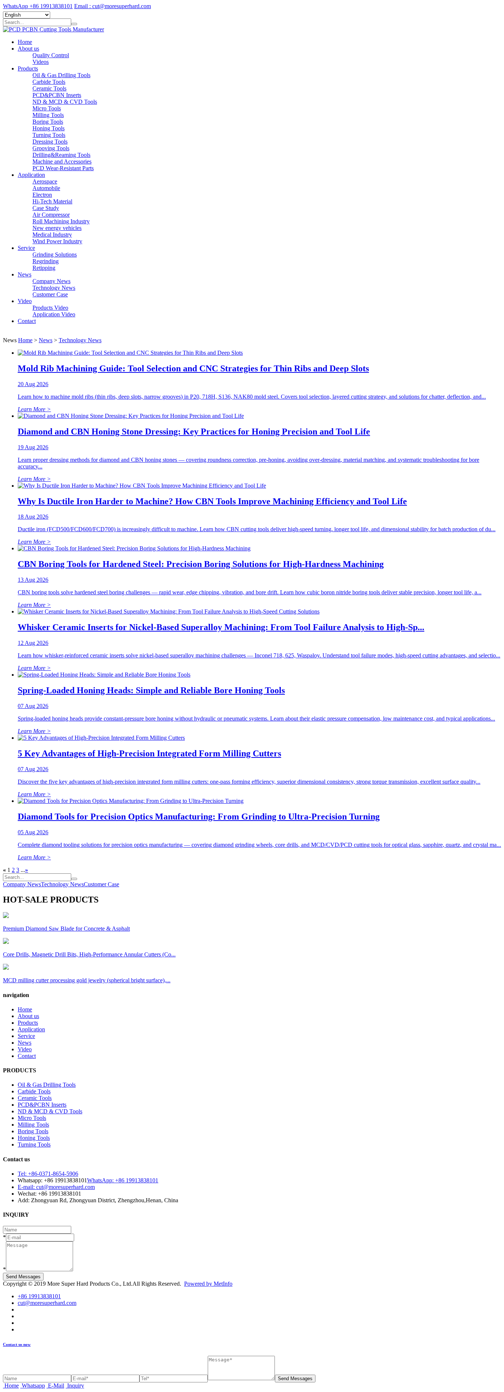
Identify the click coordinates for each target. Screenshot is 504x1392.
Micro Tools (46, 108)
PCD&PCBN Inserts (56, 95)
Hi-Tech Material (52, 201)
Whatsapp (33, 1385)
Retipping (43, 268)
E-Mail (56, 1385)
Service (26, 248)
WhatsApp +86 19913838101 (38, 6)
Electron (42, 195)
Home (25, 42)
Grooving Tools (50, 148)
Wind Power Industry (57, 241)
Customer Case (50, 294)
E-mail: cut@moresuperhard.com (56, 1187)
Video (25, 301)
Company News (51, 281)
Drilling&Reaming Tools (61, 155)
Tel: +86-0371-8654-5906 (48, 1174)
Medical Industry (52, 234)
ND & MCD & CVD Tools (64, 102)
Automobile (46, 188)
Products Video (50, 308)
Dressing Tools (50, 141)
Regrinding (45, 261)
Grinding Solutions (54, 254)
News (24, 274)
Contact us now (17, 1344)
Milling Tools (48, 115)
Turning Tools (48, 135)
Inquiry (75, 1385)
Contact (27, 321)
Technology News (53, 288)
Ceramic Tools (49, 88)
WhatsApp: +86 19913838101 (122, 1180)
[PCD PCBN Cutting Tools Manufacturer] (53, 29)
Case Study (45, 208)
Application (31, 175)
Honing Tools (48, 128)
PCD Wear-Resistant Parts (63, 168)
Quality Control (50, 55)
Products (28, 68)
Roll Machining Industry (61, 221)
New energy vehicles (57, 228)
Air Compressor (51, 215)
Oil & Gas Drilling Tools (61, 75)
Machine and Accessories (62, 161)
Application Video (53, 314)
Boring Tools (47, 121)
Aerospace (44, 181)
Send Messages (23, 1276)
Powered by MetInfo (208, 1284)
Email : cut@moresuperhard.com (112, 6)
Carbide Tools (48, 82)
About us (28, 48)
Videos (40, 62)
